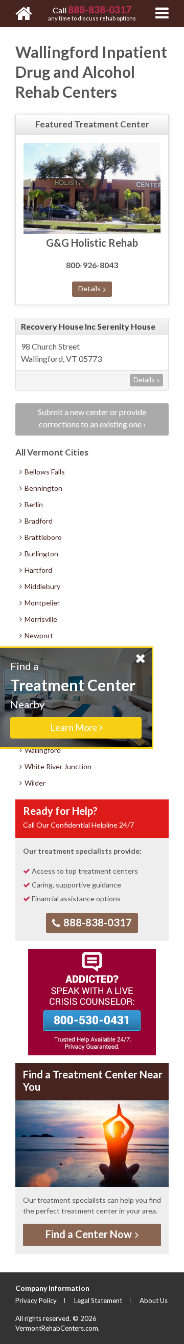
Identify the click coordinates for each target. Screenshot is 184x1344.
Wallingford (42, 750)
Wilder (34, 782)
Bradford (38, 520)
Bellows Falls (44, 471)
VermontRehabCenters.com (56, 1328)
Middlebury (41, 586)
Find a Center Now (89, 1234)
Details (90, 288)
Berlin (33, 504)
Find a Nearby (72, 696)
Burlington (40, 553)
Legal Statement (98, 1300)
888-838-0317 (96, 922)
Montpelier (41, 602)
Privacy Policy (36, 1300)
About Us (154, 1300)
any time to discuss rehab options (92, 12)
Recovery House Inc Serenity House (88, 326)
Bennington (42, 488)
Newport (38, 635)
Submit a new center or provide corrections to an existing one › (92, 418)
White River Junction (57, 766)
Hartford (37, 570)
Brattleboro (42, 537)
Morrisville (40, 619)
